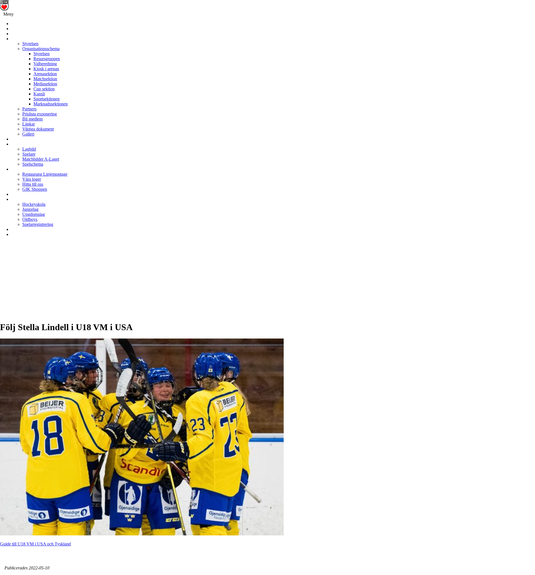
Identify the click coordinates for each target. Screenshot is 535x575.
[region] (267, 281)
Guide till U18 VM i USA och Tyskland (35, 544)
